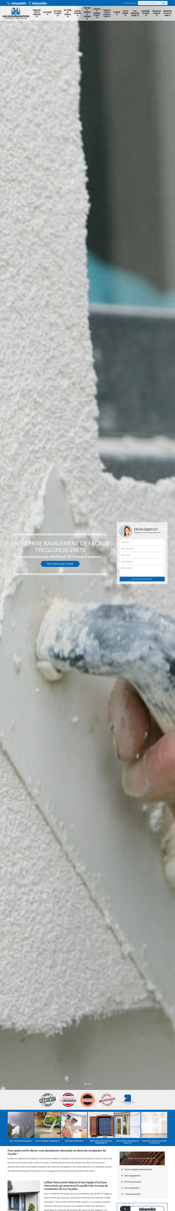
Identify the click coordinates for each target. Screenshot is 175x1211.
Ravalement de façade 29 (146, 13)
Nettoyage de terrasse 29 (68, 13)
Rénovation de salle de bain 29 (167, 13)
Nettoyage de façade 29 (57, 13)
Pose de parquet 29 (125, 13)
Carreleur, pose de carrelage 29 (37, 13)
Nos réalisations (60, 563)
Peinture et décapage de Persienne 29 (87, 13)
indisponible (18, 3)
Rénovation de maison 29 (156, 13)
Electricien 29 (47, 13)
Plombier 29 (116, 13)
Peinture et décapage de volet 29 (97, 13)
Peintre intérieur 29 (77, 13)
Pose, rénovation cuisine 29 (135, 13)
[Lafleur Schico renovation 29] (15, 13)
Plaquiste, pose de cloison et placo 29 (107, 13)
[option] (87, 605)
